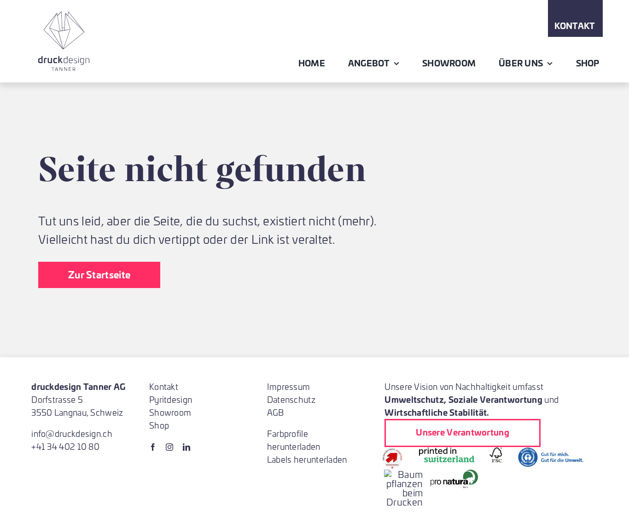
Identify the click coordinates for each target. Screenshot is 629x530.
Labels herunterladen (307, 459)
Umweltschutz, (415, 399)
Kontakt (163, 386)
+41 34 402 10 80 (65, 446)
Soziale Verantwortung (495, 399)
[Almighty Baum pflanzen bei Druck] (403, 474)
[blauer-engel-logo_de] (550, 452)
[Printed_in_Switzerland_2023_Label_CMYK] (446, 452)
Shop (159, 425)
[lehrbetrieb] (392, 452)
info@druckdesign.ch (71, 433)
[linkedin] (186, 447)
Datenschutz (291, 399)
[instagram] (169, 447)
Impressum (288, 386)
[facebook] (153, 447)
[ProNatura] (454, 474)
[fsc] (495, 452)
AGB (275, 412)
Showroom (170, 412)
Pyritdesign (170, 399)
